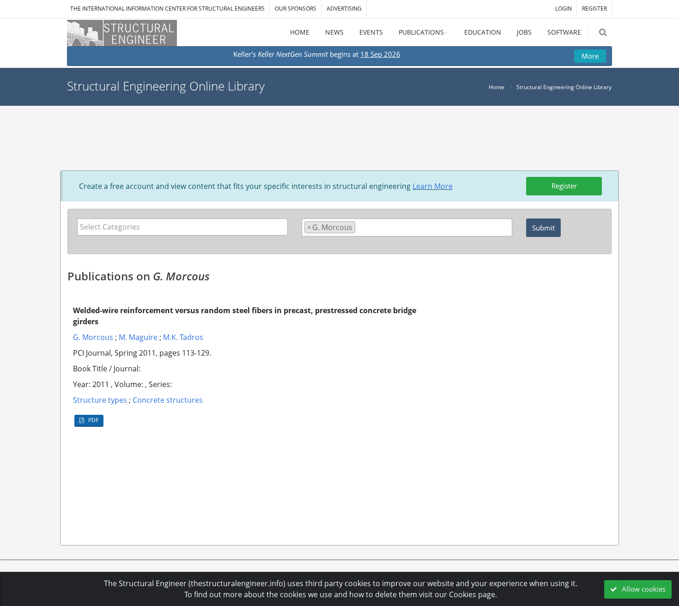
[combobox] (182, 227)
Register (564, 185)
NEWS (334, 32)
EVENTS (371, 32)
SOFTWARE (564, 32)
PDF (92, 420)
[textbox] (185, 226)
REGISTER (594, 8)
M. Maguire (138, 337)
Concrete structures (168, 400)
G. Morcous (93, 337)
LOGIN (563, 8)
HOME (299, 32)
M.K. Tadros (183, 337)
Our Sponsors (295, 8)
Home (496, 87)
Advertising (344, 8)
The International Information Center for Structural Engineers (167, 8)
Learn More (432, 186)
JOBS (524, 32)
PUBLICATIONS (421, 32)
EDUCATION (482, 32)
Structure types (100, 400)
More (590, 56)
